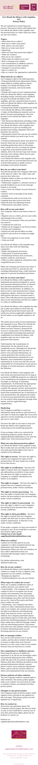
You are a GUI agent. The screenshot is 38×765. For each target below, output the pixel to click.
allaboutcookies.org (9, 562)
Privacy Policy (19, 764)
